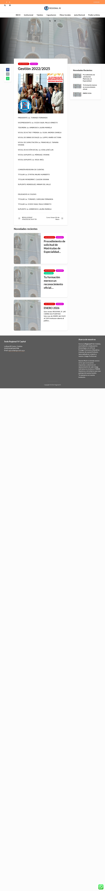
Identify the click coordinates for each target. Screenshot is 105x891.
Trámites (40, 15)
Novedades (34, 64)
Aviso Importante (23, 64)
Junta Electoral (79, 15)
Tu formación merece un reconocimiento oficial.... (53, 282)
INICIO (18, 15)
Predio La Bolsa (94, 15)
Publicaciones (49, 273)
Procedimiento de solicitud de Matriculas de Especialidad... (54, 246)
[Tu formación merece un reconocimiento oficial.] (27, 282)
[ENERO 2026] (27, 315)
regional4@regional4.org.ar (16, 350)
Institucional (28, 15)
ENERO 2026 (51, 308)
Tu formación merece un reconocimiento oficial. (90, 87)
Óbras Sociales (65, 15)
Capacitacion (51, 15)
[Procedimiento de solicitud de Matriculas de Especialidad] (27, 248)
